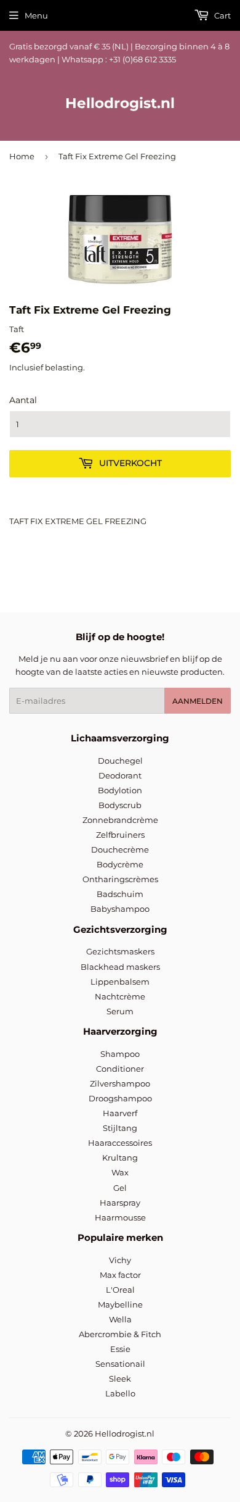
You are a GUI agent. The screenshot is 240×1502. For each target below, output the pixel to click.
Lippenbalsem (120, 982)
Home (21, 156)
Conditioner (120, 1069)
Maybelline (120, 1304)
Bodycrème (120, 864)
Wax (120, 1172)
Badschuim (120, 894)
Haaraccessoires (120, 1143)
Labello (120, 1393)
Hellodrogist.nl (120, 103)
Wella (120, 1319)
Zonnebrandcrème (120, 820)
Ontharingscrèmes (120, 879)
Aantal (23, 400)
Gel (120, 1188)
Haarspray (120, 1203)
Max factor (120, 1275)
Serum (120, 1011)
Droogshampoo (120, 1098)
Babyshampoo (120, 909)
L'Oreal (120, 1290)
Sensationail (120, 1364)
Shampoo (120, 1054)
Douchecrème (120, 849)
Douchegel (120, 761)
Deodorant (120, 775)
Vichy (120, 1260)
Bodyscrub (120, 805)
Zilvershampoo (120, 1083)
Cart (221, 15)
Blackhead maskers (120, 967)
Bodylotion (120, 790)
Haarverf (120, 1113)
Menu (36, 15)
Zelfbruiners (120, 835)
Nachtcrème (120, 996)
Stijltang (120, 1128)
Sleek (120, 1378)
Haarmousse (120, 1217)
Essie (120, 1349)
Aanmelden (197, 701)
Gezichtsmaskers (120, 951)
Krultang (120, 1157)
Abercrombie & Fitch (120, 1334)
